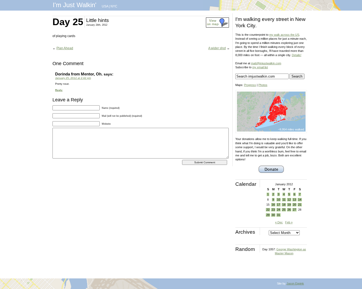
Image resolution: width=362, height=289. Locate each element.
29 (268, 214)
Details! (296, 55)
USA (105, 6)
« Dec (279, 222)
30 (273, 214)
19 (289, 204)
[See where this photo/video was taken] (217, 26)
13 (294, 199)
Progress (250, 85)
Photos (262, 85)
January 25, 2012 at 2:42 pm (73, 77)
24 (278, 209)
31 (278, 214)
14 (299, 199)
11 (283, 199)
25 (283, 209)
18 (283, 204)
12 (289, 199)
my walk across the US (284, 34)
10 (278, 199)
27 (294, 209)
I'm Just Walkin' (74, 4)
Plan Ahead (64, 48)
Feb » (289, 222)
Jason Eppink (295, 283)
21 (299, 204)
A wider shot (217, 48)
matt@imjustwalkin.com (266, 63)
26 (289, 209)
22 (268, 209)
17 (278, 204)
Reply (59, 90)
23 (273, 209)
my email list (260, 67)
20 (294, 204)
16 (273, 204)
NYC (114, 6)
